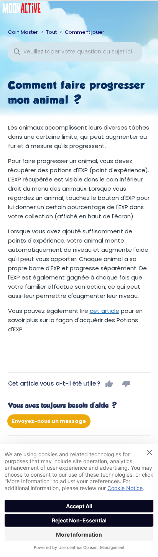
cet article (104, 311)
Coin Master (23, 32)
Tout (51, 32)
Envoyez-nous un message (49, 421)
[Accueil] (27, 10)
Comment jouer (84, 32)
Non (126, 383)
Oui (109, 383)
